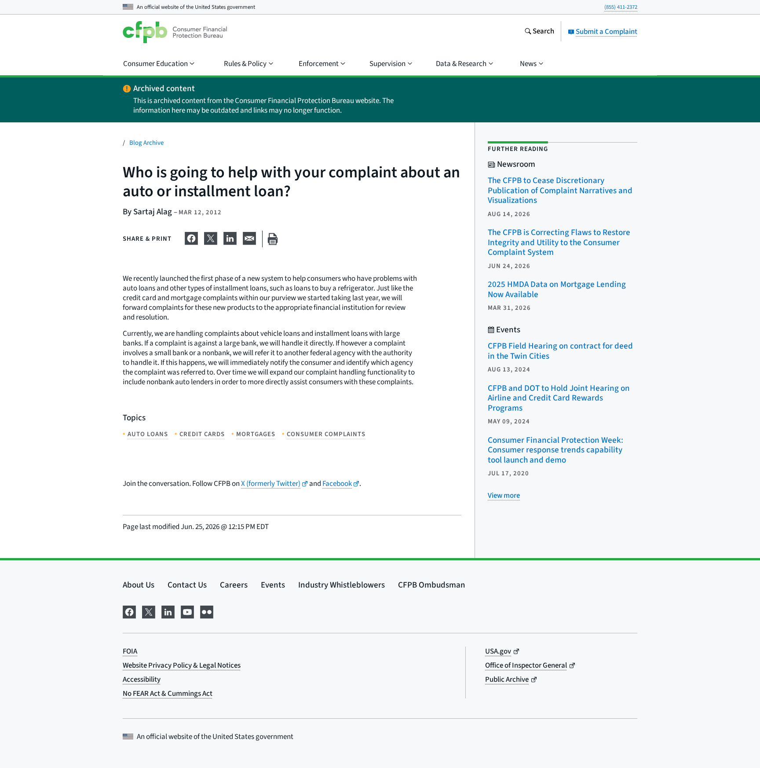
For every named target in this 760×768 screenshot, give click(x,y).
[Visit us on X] (148, 611)
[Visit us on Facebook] (129, 611)
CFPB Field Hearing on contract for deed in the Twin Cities (560, 351)
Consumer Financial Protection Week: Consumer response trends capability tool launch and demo (555, 450)
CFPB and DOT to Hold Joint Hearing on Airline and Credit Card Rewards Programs (559, 398)
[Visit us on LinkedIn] (168, 611)
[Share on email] (249, 237)
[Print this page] (272, 239)
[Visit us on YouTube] (187, 611)
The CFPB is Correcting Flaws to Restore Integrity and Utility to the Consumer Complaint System (559, 242)
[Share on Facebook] (191, 237)
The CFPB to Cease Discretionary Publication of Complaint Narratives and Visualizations (560, 190)
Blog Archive (146, 143)
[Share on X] (210, 237)
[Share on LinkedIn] (230, 237)
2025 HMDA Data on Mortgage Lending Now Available (557, 290)
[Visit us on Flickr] (206, 611)
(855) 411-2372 (620, 7)
